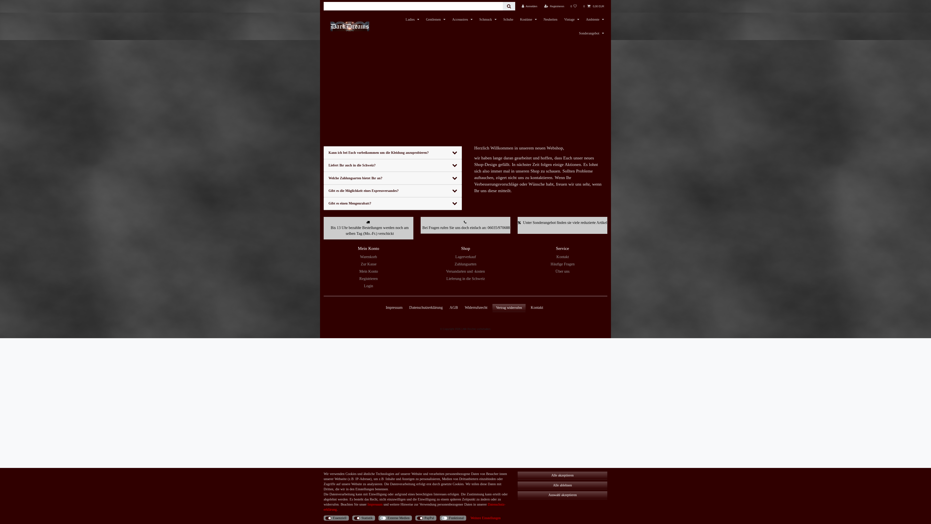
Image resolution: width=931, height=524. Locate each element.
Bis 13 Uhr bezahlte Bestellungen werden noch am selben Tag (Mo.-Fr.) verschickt (370, 231)
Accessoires (460, 19)
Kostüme (526, 19)
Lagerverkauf (465, 257)
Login (368, 286)
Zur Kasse (369, 264)
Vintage (570, 19)
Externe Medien (398, 518)
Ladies (411, 19)
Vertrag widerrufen (509, 308)
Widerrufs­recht (476, 307)
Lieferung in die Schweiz (465, 279)
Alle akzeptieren (562, 475)
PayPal (429, 518)
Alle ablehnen (562, 485)
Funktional (456, 518)
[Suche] (509, 6)
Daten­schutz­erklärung (426, 307)
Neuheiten (550, 19)
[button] (345, 87)
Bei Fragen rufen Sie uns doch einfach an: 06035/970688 (466, 228)
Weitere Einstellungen (486, 518)
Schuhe (508, 19)
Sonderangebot (589, 33)
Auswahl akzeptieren (562, 495)
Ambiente (593, 19)
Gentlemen (434, 19)
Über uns (562, 271)
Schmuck (486, 19)
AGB (453, 307)
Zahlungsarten (465, 264)
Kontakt (562, 257)
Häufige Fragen (563, 264)
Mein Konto (368, 271)
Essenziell (339, 518)
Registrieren (368, 279)
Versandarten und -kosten (465, 271)
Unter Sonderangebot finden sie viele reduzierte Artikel (565, 223)
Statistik (367, 518)
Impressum (394, 307)
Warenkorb (368, 257)
